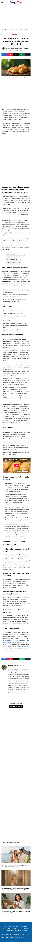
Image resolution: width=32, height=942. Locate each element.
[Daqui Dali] (16, 2)
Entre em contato (16, 706)
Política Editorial (23, 928)
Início (4, 926)
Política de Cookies (21, 926)
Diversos (14, 34)
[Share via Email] (16, 54)
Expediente (18, 930)
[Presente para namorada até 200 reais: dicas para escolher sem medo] (16, 901)
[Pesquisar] (30, 2)
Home (3, 29)
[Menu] (2, 2)
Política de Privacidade (9, 928)
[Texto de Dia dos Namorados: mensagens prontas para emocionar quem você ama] (16, 854)
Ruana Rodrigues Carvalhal (16, 48)
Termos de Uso (9, 930)
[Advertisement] (16, 17)
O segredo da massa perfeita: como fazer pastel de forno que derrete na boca (16, 640)
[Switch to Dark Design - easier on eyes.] (27, 2)
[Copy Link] (28, 54)
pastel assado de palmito (19, 597)
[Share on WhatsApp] (22, 54)
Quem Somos (11, 926)
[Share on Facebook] (4, 54)
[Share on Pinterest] (10, 54)
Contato (24, 930)
